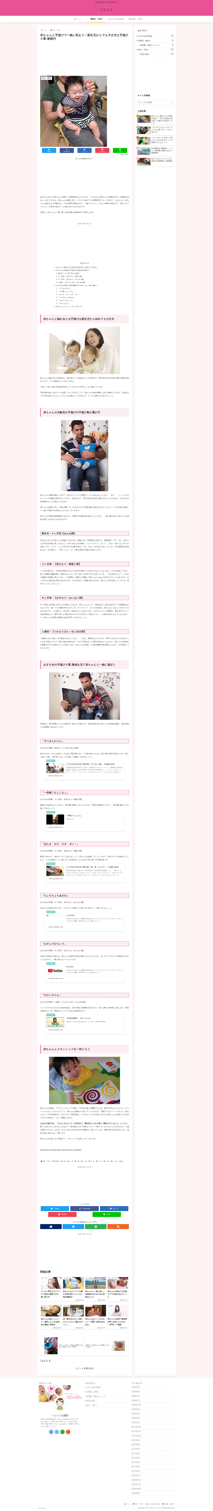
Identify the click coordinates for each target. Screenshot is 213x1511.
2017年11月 (136, 1431)
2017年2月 (135, 1471)
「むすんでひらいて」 (66, 300)
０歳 (64, 1161)
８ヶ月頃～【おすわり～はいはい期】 (71, 279)
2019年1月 (135, 1400)
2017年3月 (135, 1467)
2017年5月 (135, 1458)
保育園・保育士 (155, 41)
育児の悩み (156, 54)
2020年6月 (135, 1392)
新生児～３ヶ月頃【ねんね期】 (69, 273)
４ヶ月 (100, 1161)
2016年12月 (136, 1480)
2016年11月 (136, 1484)
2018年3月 (135, 1418)
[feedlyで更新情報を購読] (95, 1226)
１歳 (78, 1161)
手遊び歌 (56, 1161)
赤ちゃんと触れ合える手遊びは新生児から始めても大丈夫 (76, 267)
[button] (172, 102)
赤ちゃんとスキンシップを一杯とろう (69, 306)
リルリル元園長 (60, 1415)
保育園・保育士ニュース (156, 45)
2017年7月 (135, 1449)
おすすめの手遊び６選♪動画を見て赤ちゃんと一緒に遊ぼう (76, 285)
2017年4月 (135, 1462)
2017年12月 (136, 1427)
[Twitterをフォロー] (73, 1226)
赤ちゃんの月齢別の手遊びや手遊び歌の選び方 (72, 270)
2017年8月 (135, 1445)
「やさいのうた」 (64, 303)
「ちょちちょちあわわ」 (66, 297)
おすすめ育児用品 (155, 36)
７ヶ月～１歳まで (118, 1161)
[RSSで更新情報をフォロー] (118, 1226)
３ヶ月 (92, 1161)
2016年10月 (136, 1489)
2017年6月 (135, 1453)
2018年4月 (135, 1414)
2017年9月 (135, 1440)
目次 (82, 263)
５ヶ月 (107, 1161)
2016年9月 (135, 1493)
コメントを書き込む (84, 1368)
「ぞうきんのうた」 (65, 288)
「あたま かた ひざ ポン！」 (69, 294)
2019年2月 (135, 1396)
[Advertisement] (84, 57)
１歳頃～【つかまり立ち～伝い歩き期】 (72, 282)
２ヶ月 (85, 1161)
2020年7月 (135, 1387)
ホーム (128, 1504)
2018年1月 (135, 1422)
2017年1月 (135, 1475)
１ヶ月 (71, 1161)
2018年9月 (135, 1409)
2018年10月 (136, 1405)
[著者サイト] (51, 1226)
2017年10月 (136, 1436)
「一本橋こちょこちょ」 (66, 291)
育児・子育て (47, 1161)
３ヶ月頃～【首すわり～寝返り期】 (70, 276)
